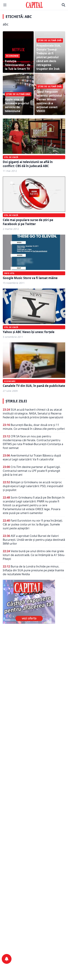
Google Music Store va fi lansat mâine (30, 278)
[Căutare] (63, 5)
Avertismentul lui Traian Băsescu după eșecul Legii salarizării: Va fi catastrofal (32, 457)
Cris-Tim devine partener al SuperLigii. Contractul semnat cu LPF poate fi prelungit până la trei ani (32, 471)
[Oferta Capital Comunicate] (34, 602)
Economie (9, 381)
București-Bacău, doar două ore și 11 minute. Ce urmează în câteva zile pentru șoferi (34, 427)
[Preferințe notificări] (7, 959)
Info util (9, 273)
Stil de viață (11, 157)
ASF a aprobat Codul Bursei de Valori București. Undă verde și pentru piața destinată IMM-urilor (34, 539)
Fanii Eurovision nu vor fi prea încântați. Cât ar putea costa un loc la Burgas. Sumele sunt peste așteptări (33, 524)
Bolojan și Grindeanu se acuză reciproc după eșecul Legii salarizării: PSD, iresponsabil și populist (33, 486)
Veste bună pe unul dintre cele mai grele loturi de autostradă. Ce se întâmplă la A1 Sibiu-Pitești (34, 555)
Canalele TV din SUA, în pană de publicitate (34, 386)
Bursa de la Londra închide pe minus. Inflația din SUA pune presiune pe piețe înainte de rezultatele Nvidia (33, 570)
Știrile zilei (16, 401)
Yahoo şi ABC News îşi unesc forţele (28, 332)
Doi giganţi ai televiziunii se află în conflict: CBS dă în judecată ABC (28, 164)
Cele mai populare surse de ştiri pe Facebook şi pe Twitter (28, 222)
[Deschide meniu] (4, 4)
